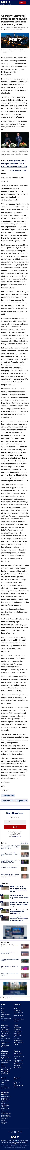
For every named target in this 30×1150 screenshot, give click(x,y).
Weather (17, 1051)
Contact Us (4, 1055)
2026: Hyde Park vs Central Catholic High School (10, 974)
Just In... (4, 843)
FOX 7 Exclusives (17, 1026)
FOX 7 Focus (17, 1033)
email (21, 1132)
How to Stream (5, 1027)
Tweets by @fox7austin (7, 998)
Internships (4, 1066)
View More (24, 843)
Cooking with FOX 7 (18, 1012)
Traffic (3, 1009)
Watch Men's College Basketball (6, 1112)
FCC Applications (5, 1072)
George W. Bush (24, 27)
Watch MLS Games (4, 1122)
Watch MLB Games (4, 1102)
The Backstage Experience (5, 1046)
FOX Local (4, 1025)
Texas (2, 1011)
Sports (3, 1078)
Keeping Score (17, 1010)
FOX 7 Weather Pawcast (18, 1054)
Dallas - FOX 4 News (17, 1082)
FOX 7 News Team (6, 1060)
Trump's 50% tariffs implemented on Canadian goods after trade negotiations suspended (10, 861)
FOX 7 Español (5, 1031)
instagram (15, 1132)
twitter (12, 1132)
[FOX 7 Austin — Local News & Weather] (6, 3)
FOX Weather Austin (4, 1035)
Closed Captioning (6, 1068)
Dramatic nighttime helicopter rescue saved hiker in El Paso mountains (19, 918)
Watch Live (22, 2)
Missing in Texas (18, 1040)
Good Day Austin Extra (5, 1039)
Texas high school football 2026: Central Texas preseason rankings (19, 897)
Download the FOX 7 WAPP (19, 1057)
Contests (16, 1021)
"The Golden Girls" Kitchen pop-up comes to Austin (10, 952)
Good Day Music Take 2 (5, 1042)
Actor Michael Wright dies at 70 (9, 867)
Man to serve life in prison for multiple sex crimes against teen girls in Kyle (19, 904)
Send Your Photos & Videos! (18, 1060)
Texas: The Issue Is (18, 1035)
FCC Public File (5, 1070)
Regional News (17, 1079)
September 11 (7, 801)
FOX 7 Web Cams (18, 1063)
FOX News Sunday (6, 1018)
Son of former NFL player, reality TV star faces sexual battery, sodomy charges (10, 876)
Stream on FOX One (5, 1093)
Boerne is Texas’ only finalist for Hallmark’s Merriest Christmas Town (19, 911)
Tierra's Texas (5, 1029)
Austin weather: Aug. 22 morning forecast (9, 967)
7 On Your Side (17, 1031)
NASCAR (3, 1086)
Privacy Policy (16, 834)
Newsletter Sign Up (5, 1057)
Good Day (17, 1005)
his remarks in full (19, 170)
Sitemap (3, 1020)
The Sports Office (5, 1033)
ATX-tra (16, 1044)
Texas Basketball (5, 1088)
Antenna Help (4, 1073)
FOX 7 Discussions (18, 1042)
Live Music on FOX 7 (18, 1016)
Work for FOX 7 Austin (5, 1063)
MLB (2, 1084)
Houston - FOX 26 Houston (18, 1086)
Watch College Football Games (5, 1099)
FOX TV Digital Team (15, 27)
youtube (18, 1132)
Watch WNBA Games (4, 1119)
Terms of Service (16, 836)
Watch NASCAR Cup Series (5, 1105)
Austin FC (3, 1082)
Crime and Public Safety (5, 1015)
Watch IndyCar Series (5, 1109)
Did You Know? (18, 1067)
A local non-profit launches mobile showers (10, 959)
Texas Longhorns (5, 1080)
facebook (9, 1132)
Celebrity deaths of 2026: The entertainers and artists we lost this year (10, 854)
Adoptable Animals (18, 1019)
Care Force (16, 1038)
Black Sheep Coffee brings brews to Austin (10, 945)
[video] (25, 946)
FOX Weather (17, 1065)
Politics (3, 1012)
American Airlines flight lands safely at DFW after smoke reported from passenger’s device (10, 847)
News (3, 1005)
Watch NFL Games (6, 1096)
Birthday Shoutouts (16, 1007)
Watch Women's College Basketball (6, 1115)
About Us (4, 1051)
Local (2, 1007)
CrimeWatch (17, 1029)
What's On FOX (5, 1053)
